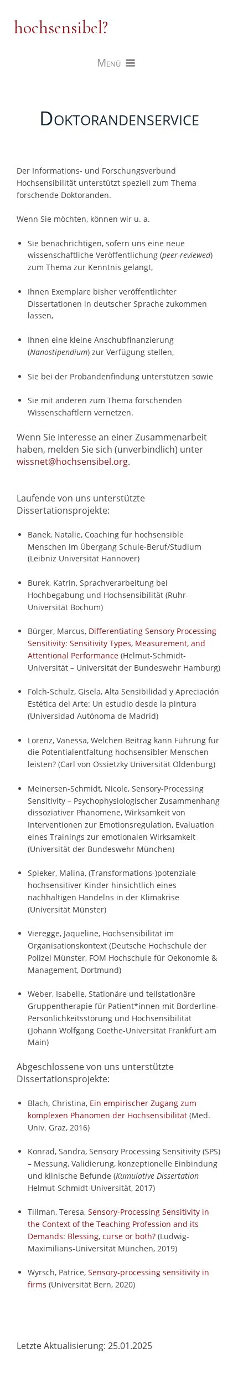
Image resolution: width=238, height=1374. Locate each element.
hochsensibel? (61, 27)
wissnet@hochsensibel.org (72, 461)
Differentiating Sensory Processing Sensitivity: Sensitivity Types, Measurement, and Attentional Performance (122, 643)
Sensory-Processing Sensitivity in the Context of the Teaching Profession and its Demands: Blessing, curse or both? (118, 1223)
